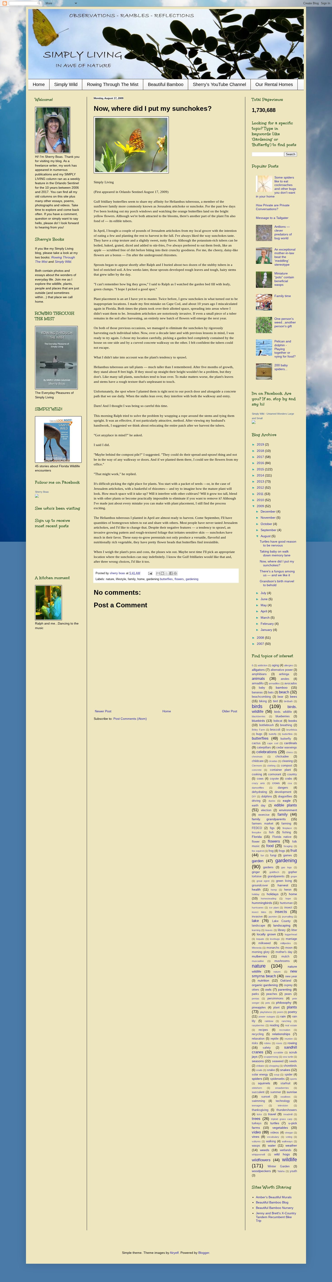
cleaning (287, 761)
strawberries (282, 1088)
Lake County (281, 921)
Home (39, 84)
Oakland (285, 980)
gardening (192, 579)
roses (279, 1043)
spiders (257, 1078)
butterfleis (287, 734)
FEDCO (257, 828)
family (283, 814)
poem (280, 1012)
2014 (261, 475)
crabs (288, 778)
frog (271, 850)
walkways (287, 1141)
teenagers (257, 1105)
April (264, 611)
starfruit (285, 1083)
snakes (285, 1070)
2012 (261, 487)
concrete (257, 770)
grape (294, 876)
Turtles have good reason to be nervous (278, 543)
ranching (286, 1021)
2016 (261, 463)
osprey (288, 985)
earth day (259, 805)
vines (255, 1136)
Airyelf (174, 1252)
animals (258, 678)
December (268, 511)
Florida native (281, 836)
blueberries (283, 716)
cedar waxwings (286, 747)
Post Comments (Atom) (130, 718)
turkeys (257, 1123)
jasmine (273, 916)
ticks (259, 1114)
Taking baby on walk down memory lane (275, 553)
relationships (281, 1034)
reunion (289, 1038)
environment (288, 810)
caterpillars (264, 747)
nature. (277, 971)
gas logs (286, 867)
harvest (283, 885)
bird (275, 701)
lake (255, 921)
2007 (261, 644)
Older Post (229, 711)
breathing (286, 725)
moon (288, 947)
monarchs (273, 947)
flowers (179, 579)
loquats (260, 939)
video (256, 1132)
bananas (257, 692)
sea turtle (288, 1056)
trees (256, 1119)
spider (288, 1074)
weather (291, 1145)
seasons (258, 1061)
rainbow (269, 1021)
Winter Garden (279, 1166)
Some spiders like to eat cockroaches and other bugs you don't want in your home (276, 187)
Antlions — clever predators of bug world (283, 232)
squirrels (264, 1083)
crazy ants (258, 783)
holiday (256, 894)
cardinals (290, 743)
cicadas (273, 761)
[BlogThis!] (162, 573)
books (292, 720)
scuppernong (271, 1056)
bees (293, 696)
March (266, 617)
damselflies (258, 787)
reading (274, 1025)
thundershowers (286, 1110)
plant (276, 1007)
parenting (285, 989)
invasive (257, 916)
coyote (274, 778)
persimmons (275, 998)
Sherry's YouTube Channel (219, 84)
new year (291, 976)
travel (272, 1114)
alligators (258, 669)
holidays (272, 894)
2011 (260, 494)
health (256, 889)
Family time (282, 296)
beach (284, 692)
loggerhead (291, 934)
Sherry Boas (42, 491)
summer (275, 1092)
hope (288, 898)
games (287, 855)
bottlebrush (266, 725)
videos (274, 1132)
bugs (259, 734)
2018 (261, 451)
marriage (291, 939)
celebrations (266, 752)
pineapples (259, 1007)
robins (267, 1043)
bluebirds (258, 720)
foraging (288, 846)
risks (255, 1043)
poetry (292, 1012)
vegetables (280, 1127)
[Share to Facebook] (171, 573)
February (268, 623)
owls (268, 989)
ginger (256, 872)
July (264, 593)
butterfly (286, 738)
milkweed (264, 943)
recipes (263, 1029)
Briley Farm (258, 729)
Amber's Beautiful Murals (274, 1197)
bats (271, 692)
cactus (256, 743)
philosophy (283, 1002)
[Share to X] (166, 573)
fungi (273, 855)
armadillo (258, 683)
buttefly (273, 734)
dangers (283, 787)
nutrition (263, 980)
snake (271, 1070)
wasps (256, 1145)
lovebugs (275, 939)
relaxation (258, 1038)
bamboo (282, 687)
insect (288, 907)
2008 (261, 637)
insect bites (259, 912)
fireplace (287, 828)
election (266, 810)
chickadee (282, 756)
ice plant (274, 907)
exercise (263, 814)
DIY (254, 796)
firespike (256, 832)
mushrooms (282, 961)
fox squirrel (258, 851)
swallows (285, 1096)
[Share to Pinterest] (175, 573)
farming (286, 823)
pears (288, 994)
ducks (272, 800)
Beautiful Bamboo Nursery (274, 1208)
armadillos (274, 683)
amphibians (259, 674)
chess (289, 752)
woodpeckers (261, 1171)
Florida (257, 836)
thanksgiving (260, 1110)
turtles (274, 1123)
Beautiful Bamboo (165, 84)
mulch (285, 956)
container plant (280, 769)
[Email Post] (150, 573)
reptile (274, 1038)
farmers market (262, 823)
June (265, 599)
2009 (261, 506)
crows (276, 783)
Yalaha (281, 1171)
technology (283, 1101)
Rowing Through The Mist (112, 84)
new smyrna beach (274, 973)
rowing (292, 1043)
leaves (269, 930)
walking (271, 1141)
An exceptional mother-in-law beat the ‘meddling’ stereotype (284, 257)
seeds (293, 1061)
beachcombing (261, 696)
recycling (258, 1034)
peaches (271, 994)
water (272, 1145)
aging (275, 665)
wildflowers (261, 1160)
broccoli (275, 729)
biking (263, 701)
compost (286, 765)
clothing (271, 765)
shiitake (260, 1065)
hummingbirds (262, 903)
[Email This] (158, 573)
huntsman (286, 903)
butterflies (166, 579)
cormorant (274, 774)
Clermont (257, 765)
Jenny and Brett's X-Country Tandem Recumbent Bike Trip (276, 1217)
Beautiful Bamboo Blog (272, 1202)
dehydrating (259, 792)
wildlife (289, 1159)
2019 (261, 444)
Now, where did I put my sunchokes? (277, 563)
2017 (261, 457)
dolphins (266, 796)
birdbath (288, 701)
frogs (282, 850)
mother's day (284, 952)
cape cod (272, 743)
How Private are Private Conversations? (273, 207)
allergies (288, 665)
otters (255, 989)
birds (257, 706)
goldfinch (274, 872)
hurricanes (258, 907)
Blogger (203, 1252)
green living (284, 881)
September (269, 530)
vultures (256, 1141)
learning (256, 930)
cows (260, 778)
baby (262, 687)
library (282, 930)
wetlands (285, 1150)
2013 (261, 481)
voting (289, 1137)
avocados (290, 683)
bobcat (278, 720)
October (267, 524)
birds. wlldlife (283, 711)
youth (293, 1171)
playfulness (266, 1012)
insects (281, 912)
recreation (284, 1030)
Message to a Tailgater (272, 218)
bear (280, 696)
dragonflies (285, 796)
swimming (258, 1101)
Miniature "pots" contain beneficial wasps (284, 279)
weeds (264, 1150)
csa (290, 783)
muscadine (258, 961)
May (264, 605)
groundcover (260, 885)
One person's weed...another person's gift (285, 322)
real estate (291, 1025)
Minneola (257, 947)
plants (292, 1007)
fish (271, 832)
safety (267, 1047)
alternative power (282, 669)
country (292, 774)
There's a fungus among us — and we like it (277, 573)
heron (287, 889)
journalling (287, 916)
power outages (267, 1016)
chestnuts (257, 756)
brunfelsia (291, 729)
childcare (258, 761)
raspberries (258, 1025)
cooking (257, 774)
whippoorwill (258, 1154)
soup (276, 1074)
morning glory (261, 952)
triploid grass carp (281, 1119)
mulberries (259, 956)
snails (259, 1070)
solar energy (260, 1074)
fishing (286, 832)
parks (255, 994)
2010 (261, 500)
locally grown (266, 934)
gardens (268, 867)
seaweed (277, 1061)
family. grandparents (269, 819)
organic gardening (265, 985)
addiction (262, 665)
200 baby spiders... (281, 367)
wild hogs (282, 1154)
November (268, 517)
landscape (258, 925)
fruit (293, 850)
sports (293, 1079)
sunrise (292, 1092)
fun (262, 855)
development (283, 792)
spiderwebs (277, 1078)
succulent (258, 1092)
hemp (274, 889)
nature (259, 966)
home (293, 894)
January (267, 630)
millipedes (285, 943)
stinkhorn (257, 1088)
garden (257, 861)
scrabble (278, 1052)
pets (267, 1002)
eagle (287, 800)
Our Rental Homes (274, 84)
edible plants (285, 805)
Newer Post (103, 711)
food (270, 846)
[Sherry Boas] (37, 496)
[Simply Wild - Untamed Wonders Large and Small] (253, 423)
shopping (274, 1065)
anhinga (284, 674)
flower (256, 841)
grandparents (276, 876)
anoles (285, 678)
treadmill (287, 1114)
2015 (261, 469)
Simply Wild (65, 84)
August (266, 536)
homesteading (268, 898)
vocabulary (273, 1137)
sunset (265, 1096)
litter (294, 930)
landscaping (281, 925)
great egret (263, 881)
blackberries (258, 716)
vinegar (289, 1132)
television (283, 1105)
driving (256, 800)
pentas (255, 998)
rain (283, 1016)
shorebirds (290, 1065)
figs (272, 828)
